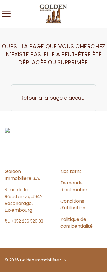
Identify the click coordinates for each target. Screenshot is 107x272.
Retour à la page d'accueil (53, 97)
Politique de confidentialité (76, 222)
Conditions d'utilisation (72, 204)
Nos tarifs (71, 171)
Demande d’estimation (74, 186)
